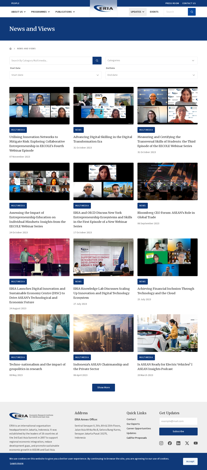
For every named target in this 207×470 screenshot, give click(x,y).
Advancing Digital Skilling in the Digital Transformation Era (102, 139)
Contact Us (189, 3)
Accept (190, 461)
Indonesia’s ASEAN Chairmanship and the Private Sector (101, 367)
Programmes (39, 12)
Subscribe (178, 431)
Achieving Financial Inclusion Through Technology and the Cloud (165, 291)
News (78, 130)
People (15, 3)
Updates (136, 12)
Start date (17, 75)
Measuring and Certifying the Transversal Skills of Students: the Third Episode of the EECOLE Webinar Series (166, 141)
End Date (110, 68)
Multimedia (18, 130)
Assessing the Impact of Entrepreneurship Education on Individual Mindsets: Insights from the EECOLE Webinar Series (37, 219)
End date (113, 75)
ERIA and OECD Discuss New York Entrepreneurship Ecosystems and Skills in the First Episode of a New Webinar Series (102, 219)
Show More (103, 387)
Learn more (16, 463)
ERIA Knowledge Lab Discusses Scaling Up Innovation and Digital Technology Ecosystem (101, 293)
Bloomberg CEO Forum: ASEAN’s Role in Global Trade (166, 215)
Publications (63, 12)
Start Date (15, 68)
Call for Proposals (137, 438)
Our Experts (133, 424)
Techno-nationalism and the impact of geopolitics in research (37, 367)
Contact (131, 419)
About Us (17, 12)
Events (154, 12)
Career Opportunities (139, 428)
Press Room (172, 3)
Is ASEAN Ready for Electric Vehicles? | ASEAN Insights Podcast (164, 367)
